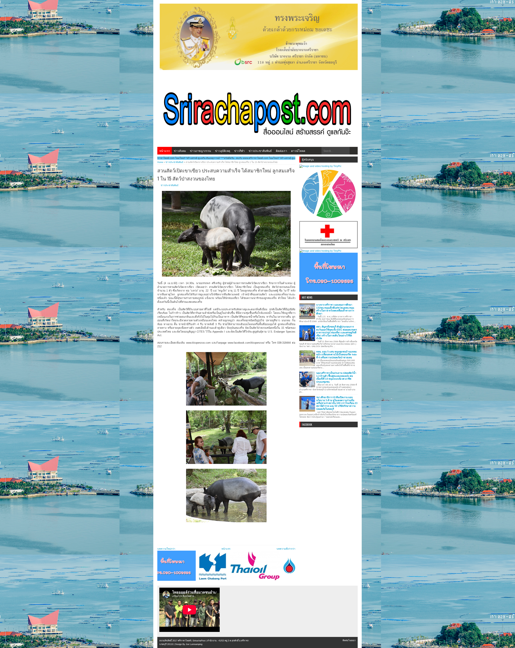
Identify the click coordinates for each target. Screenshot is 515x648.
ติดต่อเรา (281, 150)
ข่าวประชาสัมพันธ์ (260, 150)
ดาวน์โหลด (298, 150)
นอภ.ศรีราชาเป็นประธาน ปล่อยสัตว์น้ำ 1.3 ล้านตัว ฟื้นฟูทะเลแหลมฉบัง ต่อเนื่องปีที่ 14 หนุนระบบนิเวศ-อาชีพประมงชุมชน (336, 377)
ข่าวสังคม (180, 150)
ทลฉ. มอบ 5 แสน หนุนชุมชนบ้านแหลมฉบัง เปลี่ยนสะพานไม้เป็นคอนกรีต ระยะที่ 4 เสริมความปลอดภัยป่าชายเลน (336, 354)
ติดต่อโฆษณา (349, 640)
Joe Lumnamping (194, 644)
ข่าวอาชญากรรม (200, 150)
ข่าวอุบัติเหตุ (222, 150)
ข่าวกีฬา (239, 150)
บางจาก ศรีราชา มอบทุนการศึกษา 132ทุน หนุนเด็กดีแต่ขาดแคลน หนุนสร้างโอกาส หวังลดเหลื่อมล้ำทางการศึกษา (335, 309)
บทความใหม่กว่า (166, 548)
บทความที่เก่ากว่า (286, 548)
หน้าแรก (164, 150)
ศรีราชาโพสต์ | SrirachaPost (191, 640)
